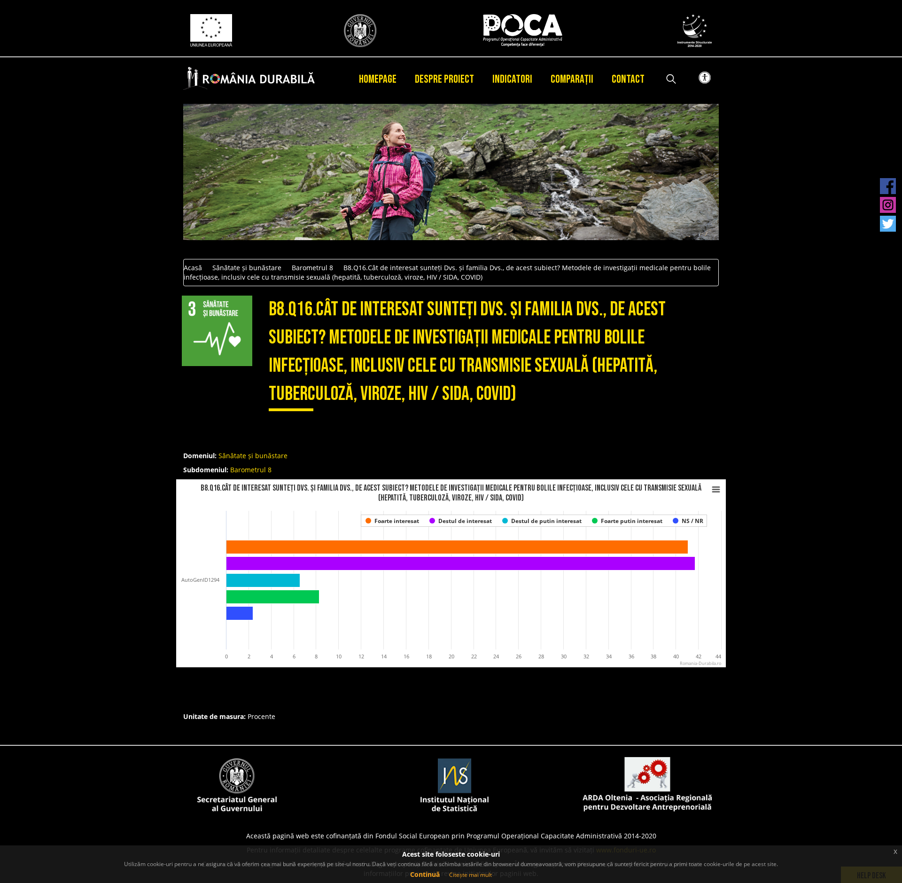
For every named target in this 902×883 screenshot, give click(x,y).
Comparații (572, 79)
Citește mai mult (470, 875)
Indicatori (512, 79)
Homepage (378, 79)
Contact (628, 79)
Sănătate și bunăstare (246, 267)
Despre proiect (444, 79)
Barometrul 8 (312, 267)
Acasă (193, 267)
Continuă (425, 874)
